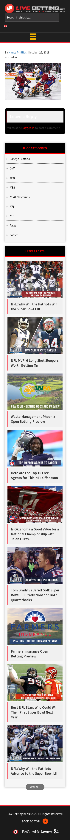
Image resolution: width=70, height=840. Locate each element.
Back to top (31, 821)
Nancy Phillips (17, 52)
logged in (28, 128)
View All (35, 787)
